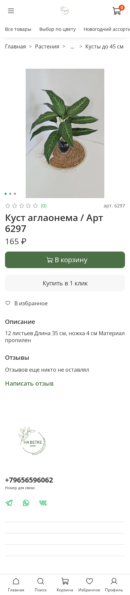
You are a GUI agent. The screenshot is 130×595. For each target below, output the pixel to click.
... (72, 46)
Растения (47, 46)
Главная (15, 46)
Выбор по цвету (57, 29)
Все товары (18, 29)
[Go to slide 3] (15, 194)
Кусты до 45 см (104, 46)
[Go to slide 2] (10, 194)
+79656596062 (29, 479)
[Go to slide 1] (6, 194)
